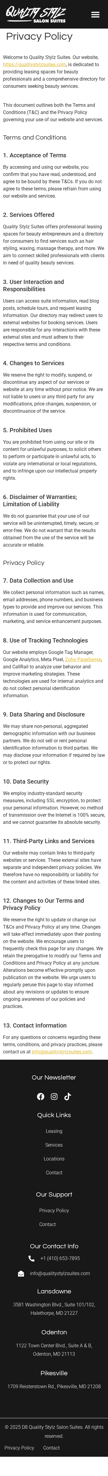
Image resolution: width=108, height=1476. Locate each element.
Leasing (54, 1131)
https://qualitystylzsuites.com (34, 64)
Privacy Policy (54, 1210)
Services (54, 1145)
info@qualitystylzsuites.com (62, 1052)
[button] (95, 14)
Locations (54, 1159)
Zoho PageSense (83, 659)
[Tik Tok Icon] (67, 1096)
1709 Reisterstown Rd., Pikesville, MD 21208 (54, 1386)
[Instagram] (54, 1096)
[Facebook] (40, 1096)
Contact (54, 1173)
